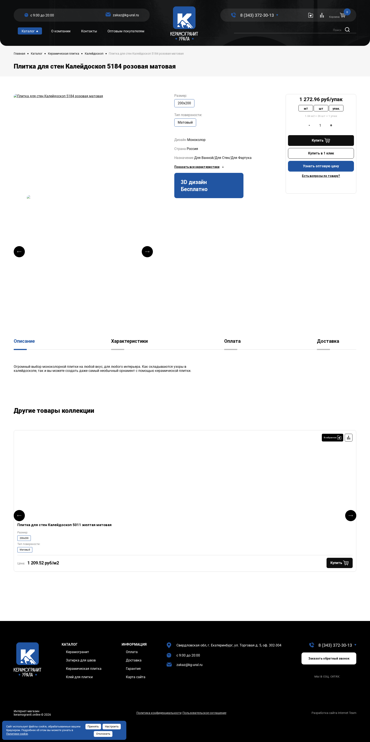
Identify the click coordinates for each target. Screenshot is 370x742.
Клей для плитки (79, 677)
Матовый (185, 122)
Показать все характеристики (196, 166)
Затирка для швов (81, 660)
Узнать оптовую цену (321, 166)
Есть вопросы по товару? (321, 176)
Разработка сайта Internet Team (334, 713)
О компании (60, 31)
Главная (19, 53)
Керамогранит (77, 652)
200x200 (184, 103)
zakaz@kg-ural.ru (126, 15)
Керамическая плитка (63, 53)
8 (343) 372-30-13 (257, 15)
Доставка (328, 341)
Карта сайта (135, 677)
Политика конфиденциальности (159, 713)
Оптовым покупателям (125, 31)
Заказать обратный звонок (328, 658)
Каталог (36, 53)
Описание (24, 341)
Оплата (232, 341)
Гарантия (133, 669)
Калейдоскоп (94, 53)
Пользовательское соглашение (204, 713)
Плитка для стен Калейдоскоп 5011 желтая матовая (64, 525)
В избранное (330, 437)
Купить (318, 140)
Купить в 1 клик (321, 153)
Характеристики (129, 341)
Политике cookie (17, 733)
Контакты (89, 31)
